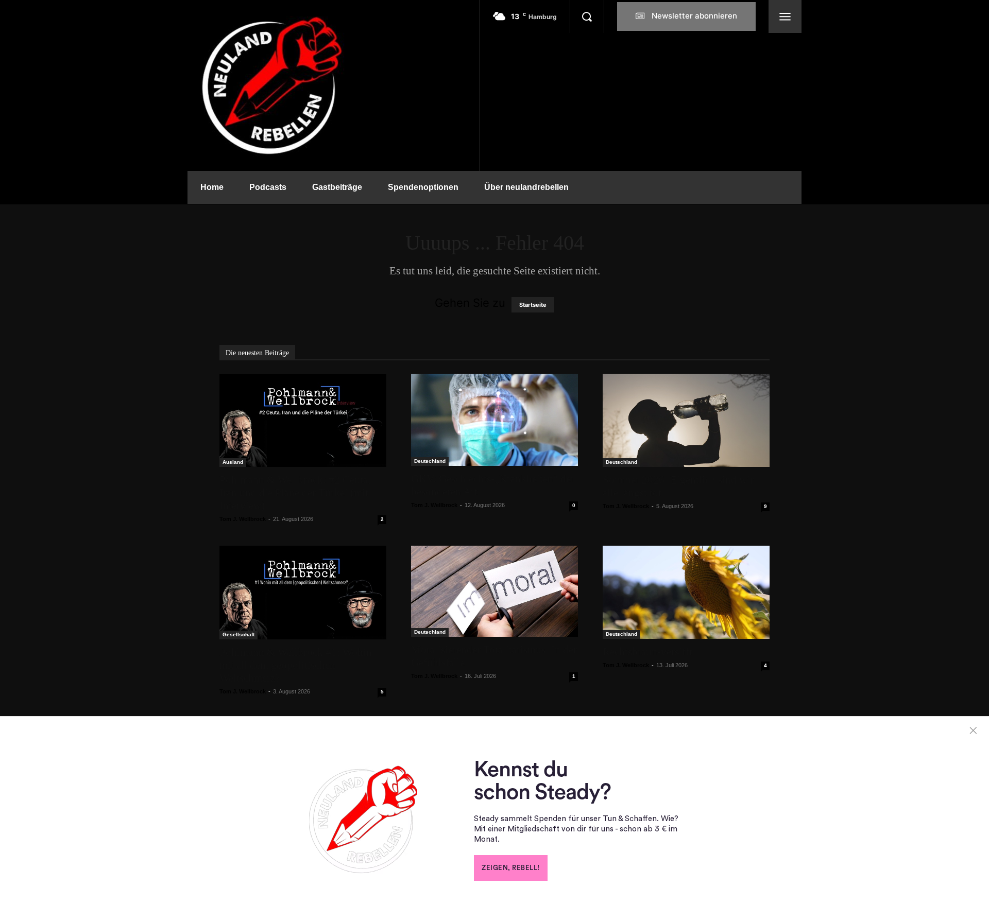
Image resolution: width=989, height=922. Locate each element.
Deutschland (430, 461)
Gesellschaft (238, 634)
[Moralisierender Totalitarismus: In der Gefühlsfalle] (494, 591)
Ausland (233, 462)
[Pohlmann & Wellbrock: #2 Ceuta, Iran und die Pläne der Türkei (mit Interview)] (302, 420)
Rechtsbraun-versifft (647, 652)
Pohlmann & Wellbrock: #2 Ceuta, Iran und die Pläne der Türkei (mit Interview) (294, 493)
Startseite (533, 304)
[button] (586, 16)
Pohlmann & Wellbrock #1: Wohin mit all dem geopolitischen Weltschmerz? (295, 665)
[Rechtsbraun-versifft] (686, 592)
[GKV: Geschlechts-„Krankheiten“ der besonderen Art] (494, 420)
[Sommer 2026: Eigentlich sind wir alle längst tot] (686, 420)
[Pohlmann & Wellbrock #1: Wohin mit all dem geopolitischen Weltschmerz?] (302, 592)
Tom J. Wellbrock (242, 519)
